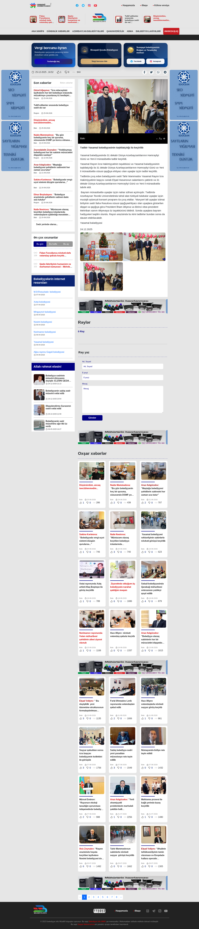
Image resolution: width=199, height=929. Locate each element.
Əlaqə (145, 5)
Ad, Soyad (86, 361)
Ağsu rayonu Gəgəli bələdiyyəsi (49, 322)
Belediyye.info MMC (97, 921)
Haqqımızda (129, 5)
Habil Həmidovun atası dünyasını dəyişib (57, 407)
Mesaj (84, 384)
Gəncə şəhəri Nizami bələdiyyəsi (49, 332)
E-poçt (85, 373)
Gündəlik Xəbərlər (58, 31)
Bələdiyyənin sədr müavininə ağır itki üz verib (56, 378)
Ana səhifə (38, 31)
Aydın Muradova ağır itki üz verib (58, 423)
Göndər (92, 418)
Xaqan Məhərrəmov (86, 924)
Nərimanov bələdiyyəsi (45, 302)
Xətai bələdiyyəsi (42, 352)
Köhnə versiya (161, 5)
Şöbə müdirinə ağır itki (57, 391)
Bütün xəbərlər (66, 83)
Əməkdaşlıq (171, 31)
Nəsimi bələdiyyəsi (43, 292)
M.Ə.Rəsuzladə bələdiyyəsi (47, 342)
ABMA (130, 31)
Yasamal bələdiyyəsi (44, 312)
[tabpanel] (123, 306)
